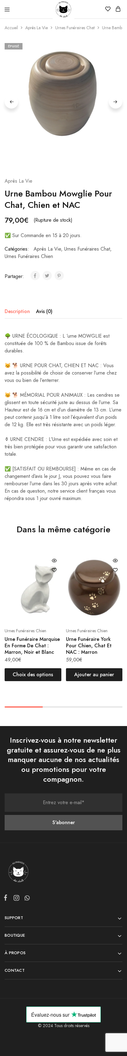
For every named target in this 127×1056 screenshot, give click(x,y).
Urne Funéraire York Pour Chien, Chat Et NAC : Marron (89, 646)
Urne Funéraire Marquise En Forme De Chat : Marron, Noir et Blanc (32, 646)
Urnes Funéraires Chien (29, 256)
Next (115, 102)
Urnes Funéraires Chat (75, 28)
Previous (11, 102)
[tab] (19, 311)
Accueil (11, 28)
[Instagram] (16, 899)
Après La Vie (36, 28)
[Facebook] (6, 898)
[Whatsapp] (26, 899)
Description (17, 311)
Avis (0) (44, 311)
